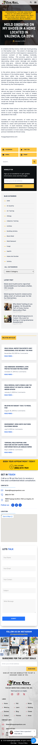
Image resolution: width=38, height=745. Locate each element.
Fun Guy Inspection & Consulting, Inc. (19, 688)
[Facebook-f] (16, 505)
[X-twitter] (20, 505)
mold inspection (22, 15)
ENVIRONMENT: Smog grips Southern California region (17, 425)
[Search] (34, 161)
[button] (35, 2)
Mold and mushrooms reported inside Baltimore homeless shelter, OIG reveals (18, 286)
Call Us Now (18, 466)
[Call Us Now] (12, 467)
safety (29, 17)
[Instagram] (12, 505)
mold (13, 15)
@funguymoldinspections (19, 634)
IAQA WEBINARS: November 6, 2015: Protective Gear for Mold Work (16, 368)
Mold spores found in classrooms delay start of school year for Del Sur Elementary (18, 296)
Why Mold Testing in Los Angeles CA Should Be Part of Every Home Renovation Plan (22, 307)
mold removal (20, 17)
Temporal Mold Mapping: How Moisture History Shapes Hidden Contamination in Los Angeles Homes (18, 445)
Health (9, 14)
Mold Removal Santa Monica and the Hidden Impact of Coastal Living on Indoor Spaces (18, 387)
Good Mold (28, 12)
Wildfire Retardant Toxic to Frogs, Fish (17, 407)
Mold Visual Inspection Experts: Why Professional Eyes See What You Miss (18, 349)
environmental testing (14, 12)
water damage (25, 19)
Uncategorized (13, 19)
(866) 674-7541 (21, 468)
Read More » (8, 356)
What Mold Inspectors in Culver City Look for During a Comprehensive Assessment (23, 319)
